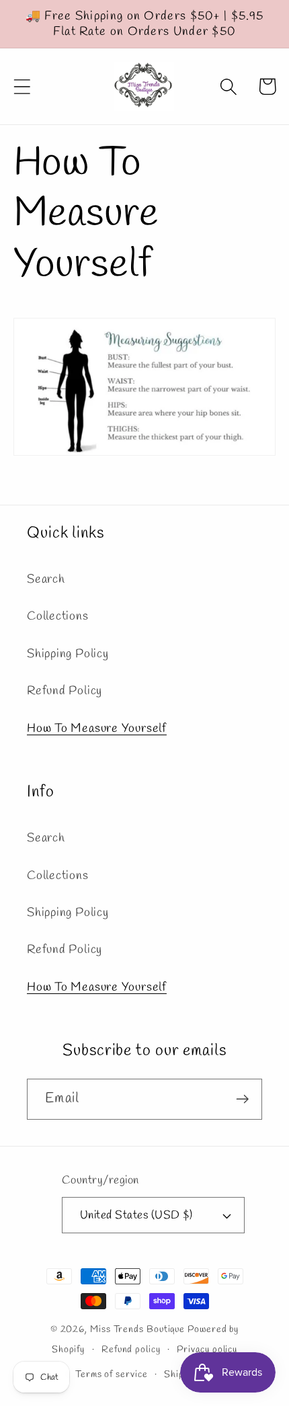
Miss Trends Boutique (137, 1329)
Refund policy (131, 1349)
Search (46, 579)
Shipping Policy (68, 654)
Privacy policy (207, 1349)
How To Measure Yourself (97, 728)
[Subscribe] (242, 1099)
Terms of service (111, 1374)
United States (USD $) (136, 1215)
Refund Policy (64, 691)
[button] (22, 86)
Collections (58, 616)
